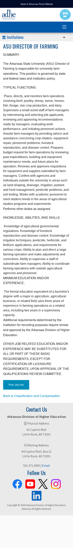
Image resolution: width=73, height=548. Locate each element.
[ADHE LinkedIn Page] (36, 495)
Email (46, 465)
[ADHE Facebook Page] (17, 483)
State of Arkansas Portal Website (36, 4)
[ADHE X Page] (43, 483)
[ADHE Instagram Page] (56, 483)
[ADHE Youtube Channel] (30, 483)
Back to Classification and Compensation (31, 395)
